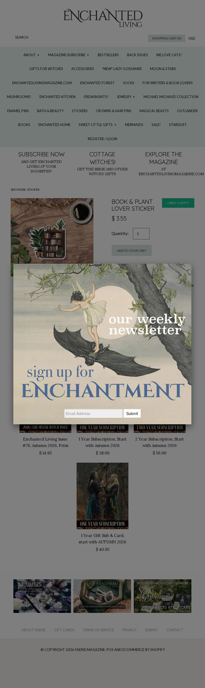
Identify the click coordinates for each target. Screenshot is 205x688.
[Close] (191, 263)
